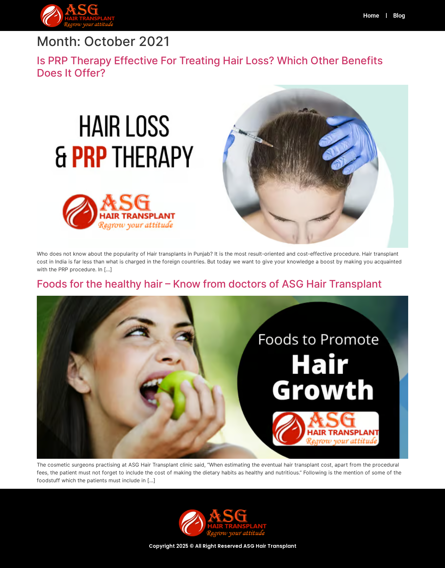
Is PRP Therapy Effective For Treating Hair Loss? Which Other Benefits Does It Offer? (210, 66)
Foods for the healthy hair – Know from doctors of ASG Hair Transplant (209, 283)
